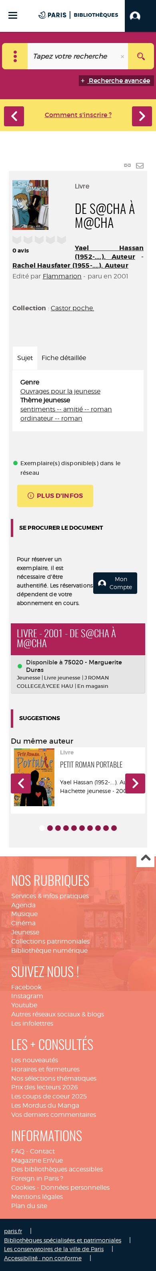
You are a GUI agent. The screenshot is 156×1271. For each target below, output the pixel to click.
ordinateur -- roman (51, 418)
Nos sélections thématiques (53, 1078)
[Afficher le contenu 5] (74, 828)
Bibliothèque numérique (49, 950)
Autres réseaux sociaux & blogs (57, 1014)
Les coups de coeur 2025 (49, 1096)
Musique (24, 914)
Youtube (24, 1005)
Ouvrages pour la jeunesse (60, 391)
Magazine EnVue (37, 1160)
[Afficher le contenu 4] (66, 828)
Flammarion (62, 276)
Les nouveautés (34, 1060)
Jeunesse (25, 932)
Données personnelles (75, 1187)
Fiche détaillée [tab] (64, 358)
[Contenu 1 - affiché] (42, 828)
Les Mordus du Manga (45, 1105)
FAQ (17, 1151)
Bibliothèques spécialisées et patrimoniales (62, 1240)
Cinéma (23, 923)
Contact (42, 1151)
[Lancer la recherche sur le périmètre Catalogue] (141, 56)
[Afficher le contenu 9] (106, 828)
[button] (140, 16)
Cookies (23, 1187)
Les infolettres (32, 1023)
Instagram (27, 996)
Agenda (23, 905)
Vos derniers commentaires (53, 1114)
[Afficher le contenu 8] (98, 828)
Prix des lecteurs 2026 (44, 1087)
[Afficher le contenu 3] (58, 828)
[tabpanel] (78, 400)
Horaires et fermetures (45, 1069)
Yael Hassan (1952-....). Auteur (109, 252)
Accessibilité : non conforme (43, 1258)
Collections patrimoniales (50, 941)
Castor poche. (72, 308)
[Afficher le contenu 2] (50, 828)
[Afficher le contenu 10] (114, 828)
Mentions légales (37, 1196)
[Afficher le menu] (13, 15)
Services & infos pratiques (50, 896)
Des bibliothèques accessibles (57, 1169)
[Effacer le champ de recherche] (123, 56)
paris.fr (13, 1231)
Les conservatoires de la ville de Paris (54, 1249)
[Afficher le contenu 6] (82, 828)
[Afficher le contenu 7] (90, 828)
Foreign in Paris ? (37, 1178)
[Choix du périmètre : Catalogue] (15, 56)
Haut (145, 858)
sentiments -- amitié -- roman (66, 409)
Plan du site (29, 1206)
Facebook (26, 987)
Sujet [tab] (25, 358)
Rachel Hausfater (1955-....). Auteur (70, 265)
